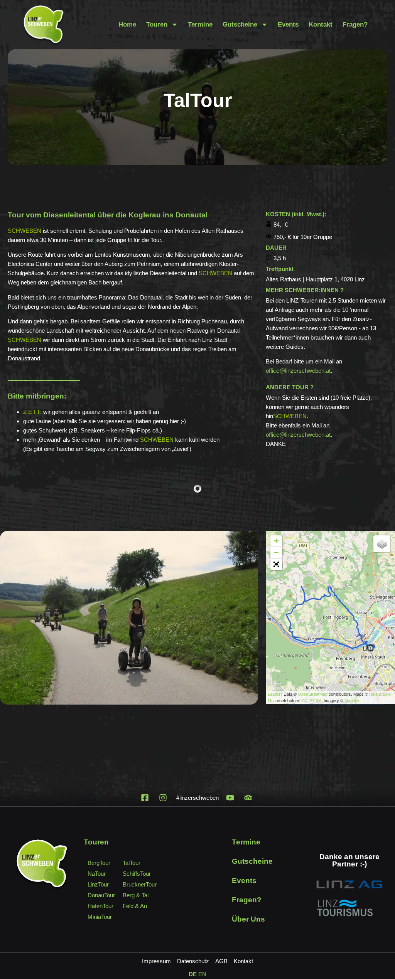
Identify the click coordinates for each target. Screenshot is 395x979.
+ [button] (276, 541)
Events (288, 24)
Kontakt (321, 24)
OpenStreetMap (312, 694)
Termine (200, 24)
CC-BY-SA (311, 700)
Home (127, 24)
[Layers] (381, 543)
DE (193, 974)
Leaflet (274, 694)
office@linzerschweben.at (298, 370)
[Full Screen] (276, 564)
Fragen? (355, 24)
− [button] (276, 552)
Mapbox (352, 700)
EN (202, 974)
